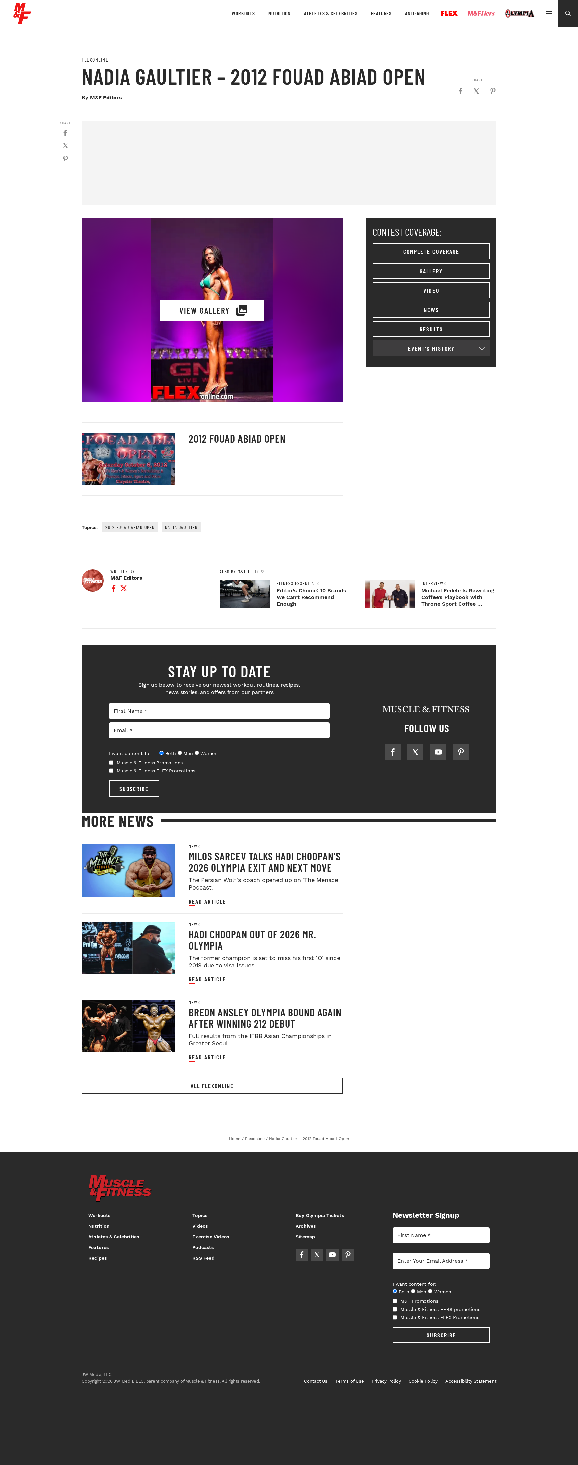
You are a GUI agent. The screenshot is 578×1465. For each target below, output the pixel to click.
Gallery (431, 271)
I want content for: (131, 753)
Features (381, 13)
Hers (481, 13)
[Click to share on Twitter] (476, 91)
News (431, 309)
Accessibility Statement (470, 1381)
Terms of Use (349, 1381)
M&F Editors (106, 97)
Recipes (97, 1258)
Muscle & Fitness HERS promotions (440, 1309)
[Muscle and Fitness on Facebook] (393, 752)
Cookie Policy (423, 1381)
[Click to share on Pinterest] (493, 91)
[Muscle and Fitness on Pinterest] (461, 752)
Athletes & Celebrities (331, 13)
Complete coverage (431, 251)
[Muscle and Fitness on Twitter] (415, 752)
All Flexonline (212, 1085)
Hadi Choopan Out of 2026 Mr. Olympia (252, 940)
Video (431, 290)
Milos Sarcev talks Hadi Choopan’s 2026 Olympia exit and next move (265, 862)
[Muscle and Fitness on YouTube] (438, 752)
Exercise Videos (210, 1236)
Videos (200, 1226)
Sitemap (305, 1236)
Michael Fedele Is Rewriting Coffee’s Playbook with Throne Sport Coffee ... (457, 597)
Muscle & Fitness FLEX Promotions (156, 770)
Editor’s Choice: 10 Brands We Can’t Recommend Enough (311, 597)
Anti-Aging (417, 13)
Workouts (243, 13)
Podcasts (203, 1247)
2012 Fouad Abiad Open (237, 438)
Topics (199, 1215)
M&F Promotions (419, 1301)
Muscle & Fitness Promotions (150, 762)
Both (170, 753)
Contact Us (316, 1381)
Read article (207, 901)
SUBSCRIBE (134, 788)
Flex (449, 13)
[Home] (22, 21)
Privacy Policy (386, 1381)
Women (208, 753)
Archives (306, 1226)
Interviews (433, 583)
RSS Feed (203, 1258)
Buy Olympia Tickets (320, 1215)
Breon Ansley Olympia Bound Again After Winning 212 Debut (265, 1018)
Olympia (520, 13)
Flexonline (95, 59)
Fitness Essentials (298, 583)
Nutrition (279, 13)
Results (431, 329)
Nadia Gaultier (181, 527)
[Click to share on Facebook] (460, 91)
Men (188, 753)
